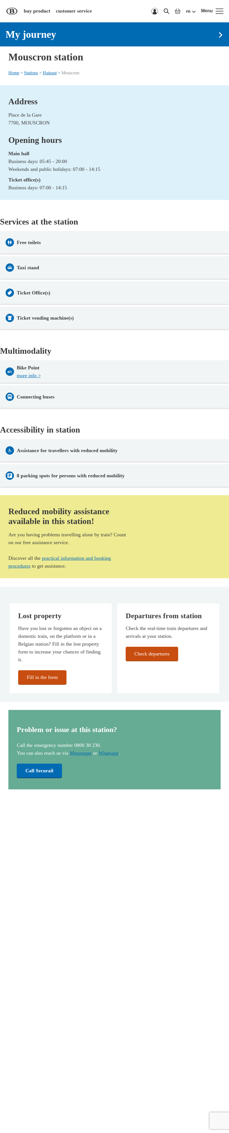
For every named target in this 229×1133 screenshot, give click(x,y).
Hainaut (50, 72)
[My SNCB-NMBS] (154, 11)
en (188, 11)
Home (13, 72)
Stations (31, 72)
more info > (29, 375)
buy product (37, 11)
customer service (74, 11)
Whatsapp (109, 753)
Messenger (81, 753)
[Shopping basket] (177, 11)
